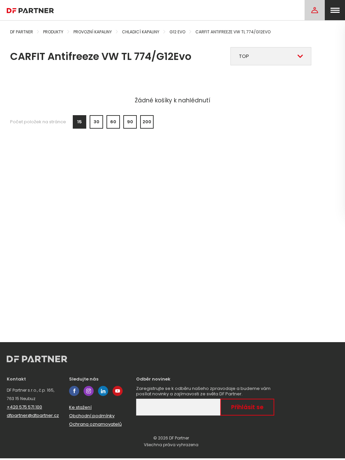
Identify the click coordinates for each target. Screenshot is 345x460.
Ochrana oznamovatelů (95, 424)
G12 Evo (177, 32)
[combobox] (270, 56)
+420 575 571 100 (24, 407)
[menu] (335, 10)
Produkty (53, 32)
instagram (89, 391)
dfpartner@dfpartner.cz (33, 415)
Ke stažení (80, 407)
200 (147, 122)
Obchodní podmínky (92, 416)
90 (130, 122)
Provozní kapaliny (92, 32)
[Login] (315, 10)
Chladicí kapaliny (140, 32)
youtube (118, 391)
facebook (74, 391)
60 (113, 122)
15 (79, 122)
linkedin (103, 391)
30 (96, 122)
